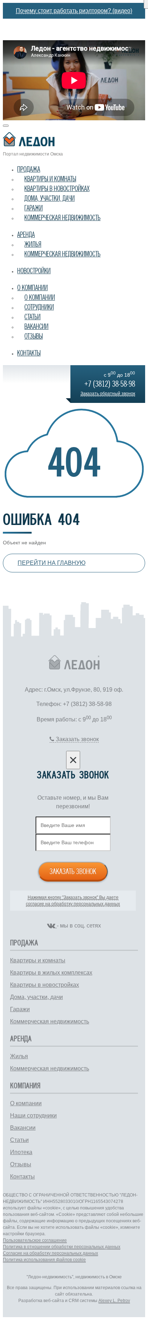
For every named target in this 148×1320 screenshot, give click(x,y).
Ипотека (21, 1152)
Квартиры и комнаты (50, 179)
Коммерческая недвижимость (62, 218)
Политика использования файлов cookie (44, 1259)
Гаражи (33, 208)
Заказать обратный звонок (107, 393)
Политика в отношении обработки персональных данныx (61, 1246)
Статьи (32, 317)
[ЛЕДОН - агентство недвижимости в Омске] (74, 140)
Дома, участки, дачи (49, 198)
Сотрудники (39, 307)
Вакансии (36, 326)
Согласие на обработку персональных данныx (50, 1253)
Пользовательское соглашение (35, 1240)
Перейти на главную (51, 563)
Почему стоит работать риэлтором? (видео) (74, 11)
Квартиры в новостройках (56, 188)
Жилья (32, 244)
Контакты (29, 353)
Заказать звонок (73, 871)
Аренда (26, 234)
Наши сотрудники (33, 1115)
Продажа (28, 169)
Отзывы (33, 336)
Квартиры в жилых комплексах (51, 973)
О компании (32, 288)
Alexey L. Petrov (114, 1300)
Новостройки (34, 271)
